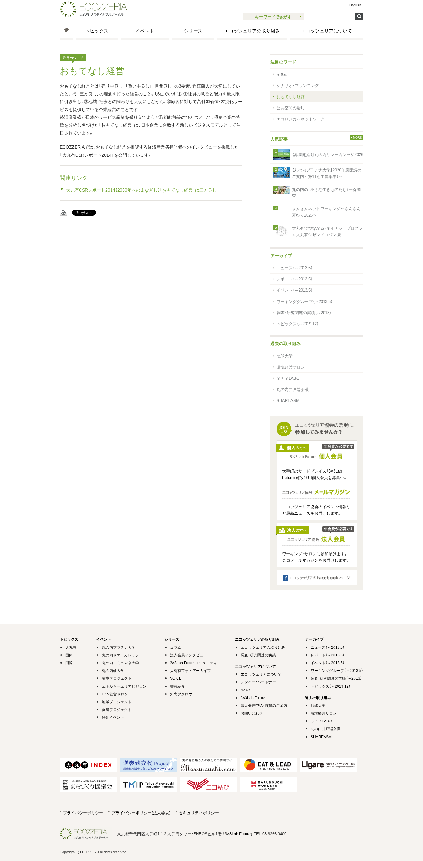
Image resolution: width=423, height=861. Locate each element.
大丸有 (70, 647)
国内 (69, 655)
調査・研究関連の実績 (258, 655)
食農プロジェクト (117, 709)
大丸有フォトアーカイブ (190, 670)
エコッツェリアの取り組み (252, 30)
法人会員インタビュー (188, 655)
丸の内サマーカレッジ (120, 655)
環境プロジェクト (117, 678)
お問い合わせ (252, 713)
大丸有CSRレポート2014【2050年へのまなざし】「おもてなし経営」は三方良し (141, 190)
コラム (175, 647)
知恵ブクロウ (181, 694)
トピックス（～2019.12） (298, 324)
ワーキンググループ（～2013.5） (305, 301)
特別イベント (113, 717)
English (355, 5)
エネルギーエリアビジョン (124, 686)
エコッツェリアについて (326, 30)
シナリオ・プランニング (298, 85)
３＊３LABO (288, 378)
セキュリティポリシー (199, 813)
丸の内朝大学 (113, 670)
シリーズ (193, 30)
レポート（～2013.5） (294, 279)
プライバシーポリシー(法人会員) (140, 813)
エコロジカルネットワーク (301, 119)
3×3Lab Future (253, 697)
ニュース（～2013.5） (294, 267)
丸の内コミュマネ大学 (120, 662)
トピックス (96, 30)
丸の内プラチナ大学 (118, 647)
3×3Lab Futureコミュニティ (193, 662)
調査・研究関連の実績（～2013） (304, 312)
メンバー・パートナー (258, 682)
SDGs (282, 74)
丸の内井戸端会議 (293, 389)
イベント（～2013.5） (294, 290)
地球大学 (285, 356)
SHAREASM (288, 400)
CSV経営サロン (115, 694)
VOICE (175, 678)
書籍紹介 (177, 686)
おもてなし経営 (291, 96)
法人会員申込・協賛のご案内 (264, 705)
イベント (145, 30)
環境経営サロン (291, 367)
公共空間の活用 (291, 107)
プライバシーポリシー (83, 813)
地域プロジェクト (117, 701)
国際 (69, 662)
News (245, 690)
